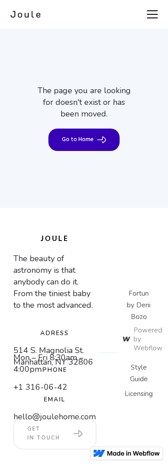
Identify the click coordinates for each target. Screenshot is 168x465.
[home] (26, 14)
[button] (150, 14)
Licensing (139, 393)
